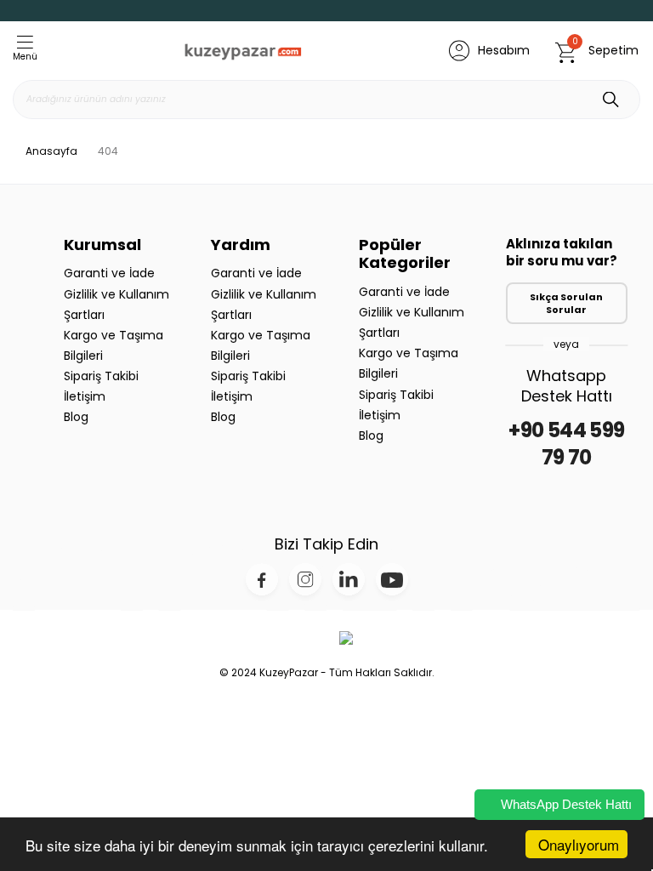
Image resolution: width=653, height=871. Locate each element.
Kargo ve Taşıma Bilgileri (113, 345)
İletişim (84, 396)
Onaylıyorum (578, 844)
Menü (25, 56)
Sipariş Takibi (101, 375)
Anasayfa (51, 151)
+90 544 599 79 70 (566, 444)
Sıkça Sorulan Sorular (566, 303)
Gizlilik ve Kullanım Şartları (116, 304)
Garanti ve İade (109, 273)
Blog (76, 416)
